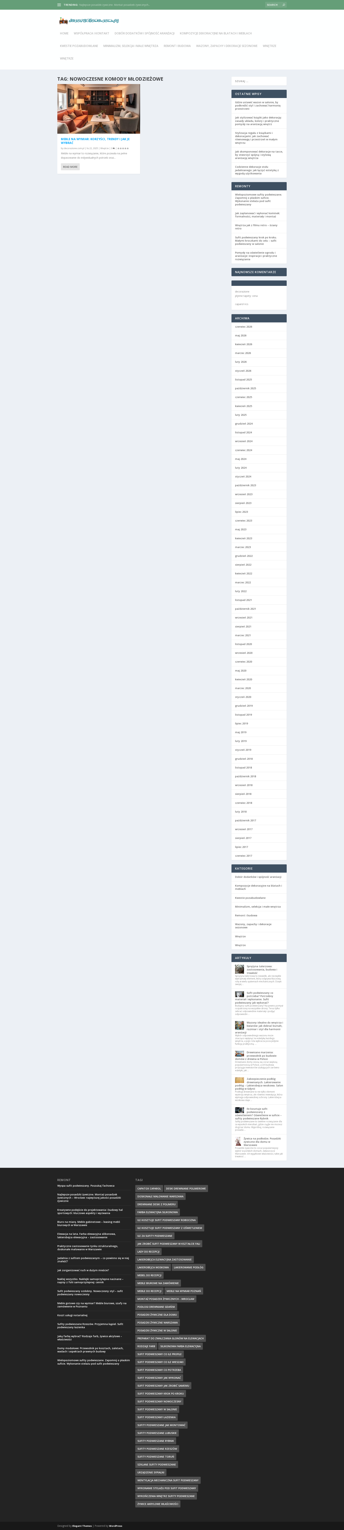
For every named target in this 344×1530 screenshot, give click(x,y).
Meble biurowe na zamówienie (158, 1283)
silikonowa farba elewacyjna (180, 1346)
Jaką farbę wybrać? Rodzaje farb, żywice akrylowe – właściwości (89, 1337)
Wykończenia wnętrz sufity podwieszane (166, 1496)
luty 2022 (241, 591)
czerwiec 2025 (243, 397)
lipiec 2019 (241, 723)
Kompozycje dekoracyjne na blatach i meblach (216, 33)
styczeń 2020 (243, 697)
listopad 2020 (243, 644)
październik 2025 (245, 388)
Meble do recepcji (149, 1291)
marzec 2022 (243, 582)
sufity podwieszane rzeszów (157, 1448)
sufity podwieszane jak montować (161, 1425)
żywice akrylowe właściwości (157, 1504)
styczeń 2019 (243, 749)
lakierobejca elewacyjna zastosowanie (164, 1259)
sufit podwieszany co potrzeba (159, 1370)
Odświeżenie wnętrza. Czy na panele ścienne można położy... (114, 4)
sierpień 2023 (243, 503)
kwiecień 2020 (243, 679)
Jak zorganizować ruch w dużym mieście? (83, 1270)
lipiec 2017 (241, 847)
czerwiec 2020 (243, 661)
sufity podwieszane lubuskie (157, 1433)
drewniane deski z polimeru (156, 1204)
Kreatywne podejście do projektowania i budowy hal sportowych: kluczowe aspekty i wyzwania (90, 1211)
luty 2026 (241, 361)
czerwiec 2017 (243, 855)
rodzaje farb (146, 1346)
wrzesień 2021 (243, 617)
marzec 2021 (243, 635)
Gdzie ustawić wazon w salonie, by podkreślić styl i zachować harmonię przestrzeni (258, 105)
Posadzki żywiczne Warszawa (157, 1322)
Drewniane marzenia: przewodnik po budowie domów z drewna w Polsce (255, 1055)
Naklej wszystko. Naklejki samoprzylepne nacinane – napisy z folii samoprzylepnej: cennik (90, 1280)
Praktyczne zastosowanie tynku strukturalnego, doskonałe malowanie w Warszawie (87, 1247)
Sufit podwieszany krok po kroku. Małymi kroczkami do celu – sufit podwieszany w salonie (256, 241)
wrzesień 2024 (243, 441)
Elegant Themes (82, 1525)
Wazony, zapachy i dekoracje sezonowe (226, 46)
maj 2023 (240, 529)
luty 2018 (241, 811)
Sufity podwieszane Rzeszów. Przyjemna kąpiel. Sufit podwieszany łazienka (90, 1325)
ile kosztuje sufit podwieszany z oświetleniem (169, 1228)
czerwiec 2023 (243, 520)
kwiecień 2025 (243, 406)
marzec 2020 (243, 688)
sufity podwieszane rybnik (155, 1441)
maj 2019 (240, 732)
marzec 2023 (243, 547)
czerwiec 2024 (243, 450)
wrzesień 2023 (243, 494)
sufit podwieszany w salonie (157, 1409)
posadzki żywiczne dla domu (157, 1314)
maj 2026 (240, 335)
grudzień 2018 (244, 758)
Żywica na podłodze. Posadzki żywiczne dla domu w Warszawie (262, 1142)
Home (64, 33)
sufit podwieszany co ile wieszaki (160, 1362)
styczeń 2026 (243, 370)
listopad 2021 (243, 600)
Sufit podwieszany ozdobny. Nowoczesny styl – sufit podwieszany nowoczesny (90, 1292)
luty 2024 (241, 467)
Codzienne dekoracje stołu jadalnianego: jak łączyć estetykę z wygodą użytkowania (257, 170)
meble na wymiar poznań (184, 1291)
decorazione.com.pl (74, 148)
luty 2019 (241, 741)
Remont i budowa (177, 46)
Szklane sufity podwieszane (156, 1464)
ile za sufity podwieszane (154, 1236)
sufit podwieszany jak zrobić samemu (163, 1385)
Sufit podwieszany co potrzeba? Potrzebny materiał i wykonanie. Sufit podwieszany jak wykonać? (254, 997)
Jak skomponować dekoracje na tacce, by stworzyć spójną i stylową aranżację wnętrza (259, 155)
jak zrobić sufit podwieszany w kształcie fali (168, 1243)
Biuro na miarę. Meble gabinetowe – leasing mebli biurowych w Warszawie (88, 1223)
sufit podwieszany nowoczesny (159, 1401)
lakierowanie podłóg (188, 1267)
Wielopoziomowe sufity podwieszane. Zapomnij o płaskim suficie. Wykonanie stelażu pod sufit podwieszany (258, 199)
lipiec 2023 (241, 511)
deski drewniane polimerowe (186, 1188)
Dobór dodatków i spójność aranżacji (145, 33)
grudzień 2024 (244, 423)
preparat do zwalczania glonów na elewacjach (170, 1338)
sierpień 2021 (243, 626)
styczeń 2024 (243, 476)
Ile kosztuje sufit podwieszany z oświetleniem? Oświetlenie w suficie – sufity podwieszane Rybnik (258, 1113)
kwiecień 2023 (243, 538)
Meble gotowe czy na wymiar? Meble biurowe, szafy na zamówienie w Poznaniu (91, 1304)
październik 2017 (245, 820)
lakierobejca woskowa (153, 1267)
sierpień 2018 (243, 794)
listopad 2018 (243, 767)
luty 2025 (241, 415)
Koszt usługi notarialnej (72, 1315)
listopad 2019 (243, 714)
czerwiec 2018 (243, 803)
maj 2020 (240, 670)
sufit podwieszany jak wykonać (159, 1377)
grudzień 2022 (244, 556)
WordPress (115, 1525)
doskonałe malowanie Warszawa (160, 1196)
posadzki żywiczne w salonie (157, 1330)
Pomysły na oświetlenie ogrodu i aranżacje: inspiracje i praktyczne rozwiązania (256, 256)
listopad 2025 (243, 379)
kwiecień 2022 (243, 573)
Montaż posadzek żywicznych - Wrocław (165, 1299)
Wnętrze (269, 46)
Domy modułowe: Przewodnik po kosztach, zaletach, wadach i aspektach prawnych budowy (90, 1349)
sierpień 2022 (243, 564)
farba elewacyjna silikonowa (157, 1212)
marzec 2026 (243, 353)
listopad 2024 (243, 432)
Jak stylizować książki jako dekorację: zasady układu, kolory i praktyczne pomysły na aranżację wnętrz (258, 121)
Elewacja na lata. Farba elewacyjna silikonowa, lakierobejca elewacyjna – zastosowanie (86, 1235)
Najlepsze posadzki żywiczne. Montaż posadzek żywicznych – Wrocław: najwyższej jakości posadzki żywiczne (89, 1198)
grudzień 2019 (244, 705)
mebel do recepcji (149, 1275)
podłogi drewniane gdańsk (156, 1306)
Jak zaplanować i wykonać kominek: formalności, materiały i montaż (257, 214)
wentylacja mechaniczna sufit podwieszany (168, 1480)
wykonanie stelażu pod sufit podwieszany (166, 1488)
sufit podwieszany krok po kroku (160, 1393)
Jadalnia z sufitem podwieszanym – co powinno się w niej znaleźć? (93, 1259)
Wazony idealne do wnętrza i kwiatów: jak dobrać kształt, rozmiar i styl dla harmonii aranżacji (259, 1027)
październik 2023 (245, 485)
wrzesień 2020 (243, 653)
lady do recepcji (148, 1251)
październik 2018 (245, 776)
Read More (70, 166)
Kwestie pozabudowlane (79, 46)
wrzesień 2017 (243, 829)
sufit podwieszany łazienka (156, 1417)
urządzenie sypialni (150, 1472)
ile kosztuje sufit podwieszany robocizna (166, 1220)
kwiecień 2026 (243, 344)
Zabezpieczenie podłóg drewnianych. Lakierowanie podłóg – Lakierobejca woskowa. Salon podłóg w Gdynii (259, 1083)
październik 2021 (245, 608)
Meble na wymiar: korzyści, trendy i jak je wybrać (95, 141)
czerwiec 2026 (243, 326)
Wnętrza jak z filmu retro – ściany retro (256, 226)
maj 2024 (240, 459)
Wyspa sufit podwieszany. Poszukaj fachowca (85, 1185)
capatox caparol (149, 1188)
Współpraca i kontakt (91, 33)
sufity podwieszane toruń (155, 1456)
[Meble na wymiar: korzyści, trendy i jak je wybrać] (98, 109)
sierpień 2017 (243, 838)
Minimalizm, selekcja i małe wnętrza (130, 46)
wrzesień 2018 (243, 785)
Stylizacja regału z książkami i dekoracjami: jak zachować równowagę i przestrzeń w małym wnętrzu (256, 137)
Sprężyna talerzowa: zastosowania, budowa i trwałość (262, 969)
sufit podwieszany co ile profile (159, 1354)
